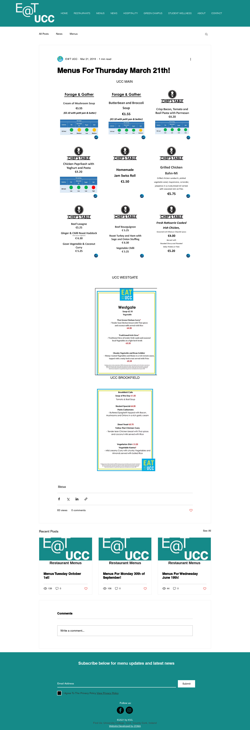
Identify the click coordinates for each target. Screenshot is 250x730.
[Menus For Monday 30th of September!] (125, 552)
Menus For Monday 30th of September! (124, 575)
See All (207, 530)
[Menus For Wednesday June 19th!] (184, 552)
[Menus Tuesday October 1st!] (65, 552)
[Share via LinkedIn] (77, 499)
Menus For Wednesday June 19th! (180, 575)
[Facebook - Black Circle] (120, 710)
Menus (74, 33)
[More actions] (190, 59)
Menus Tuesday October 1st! (62, 575)
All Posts (44, 33)
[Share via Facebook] (59, 499)
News (59, 33)
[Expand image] (79, 115)
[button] (206, 33)
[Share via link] (86, 499)
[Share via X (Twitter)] (68, 499)
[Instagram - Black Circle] (129, 710)
